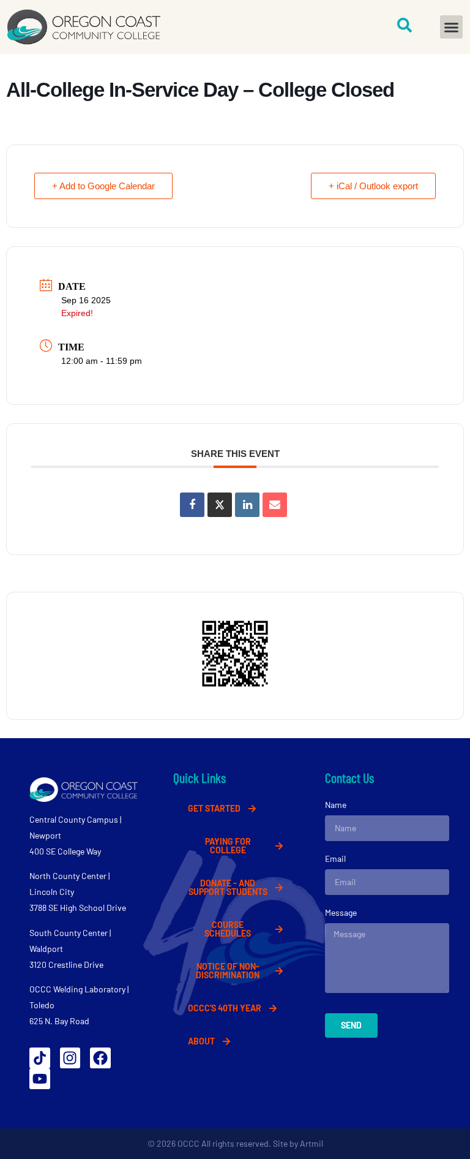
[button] (451, 27)
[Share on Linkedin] (247, 505)
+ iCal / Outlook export (373, 186)
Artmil (311, 1143)
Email (335, 858)
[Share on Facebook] (192, 505)
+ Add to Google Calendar (103, 186)
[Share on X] (219, 505)
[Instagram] (70, 1058)
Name (335, 804)
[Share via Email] (275, 505)
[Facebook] (100, 1058)
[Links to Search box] (404, 25)
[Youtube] (39, 1078)
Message (341, 912)
